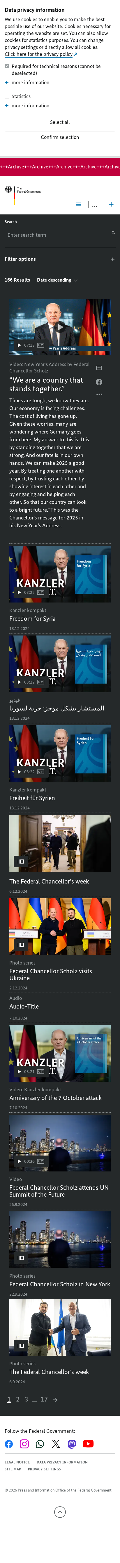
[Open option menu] (99, 395)
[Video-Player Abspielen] (60, 327)
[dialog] (60, 79)
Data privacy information (62, 1462)
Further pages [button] (34, 1399)
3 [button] (26, 1399)
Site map (13, 1469)
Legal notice (17, 1462)
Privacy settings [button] (44, 1469)
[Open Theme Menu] (111, 204)
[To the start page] (23, 195)
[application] (60, 327)
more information (31, 82)
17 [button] (44, 1399)
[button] (31, 345)
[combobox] (36, 235)
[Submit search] (113, 232)
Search (11, 222)
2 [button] (18, 1399)
